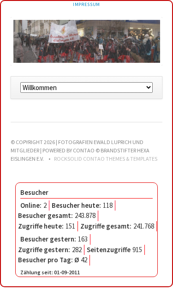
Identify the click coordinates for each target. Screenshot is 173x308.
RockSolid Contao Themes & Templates (105, 158)
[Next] (142, 41)
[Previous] (31, 41)
